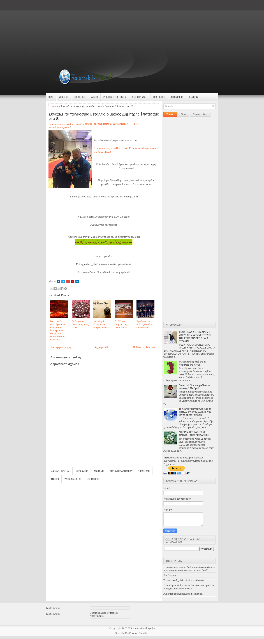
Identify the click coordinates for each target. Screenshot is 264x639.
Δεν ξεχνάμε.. (170, 575)
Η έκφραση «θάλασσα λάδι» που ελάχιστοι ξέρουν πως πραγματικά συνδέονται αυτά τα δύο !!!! (189, 568)
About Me (63, 97)
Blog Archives (200, 114)
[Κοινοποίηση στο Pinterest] (65, 288)
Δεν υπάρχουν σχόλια (58, 127)
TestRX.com (53, 608)
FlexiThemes (131, 633)
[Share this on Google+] (68, 281)
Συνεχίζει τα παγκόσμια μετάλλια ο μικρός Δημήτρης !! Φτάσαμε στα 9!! (103, 116)
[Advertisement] (108, 25)
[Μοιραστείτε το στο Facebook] (62, 288)
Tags (183, 114)
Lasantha (143, 633)
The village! (144, 471)
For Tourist (159, 97)
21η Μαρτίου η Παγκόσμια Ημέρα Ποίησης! (101, 324)
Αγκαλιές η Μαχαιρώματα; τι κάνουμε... (183, 593)
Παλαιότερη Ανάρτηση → (146, 347)
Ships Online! (81, 471)
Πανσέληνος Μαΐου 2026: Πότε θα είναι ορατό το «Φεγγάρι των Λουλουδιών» (188, 587)
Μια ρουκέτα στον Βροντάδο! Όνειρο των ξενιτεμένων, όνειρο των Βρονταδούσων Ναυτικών (58, 330)
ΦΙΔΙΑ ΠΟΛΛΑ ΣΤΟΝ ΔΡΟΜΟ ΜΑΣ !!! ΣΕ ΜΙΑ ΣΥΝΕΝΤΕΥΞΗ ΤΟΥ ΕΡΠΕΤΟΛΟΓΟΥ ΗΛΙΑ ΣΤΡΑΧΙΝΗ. (195, 337)
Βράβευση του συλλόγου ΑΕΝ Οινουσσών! (144, 324)
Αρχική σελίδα (101, 347)
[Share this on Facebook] (58, 281)
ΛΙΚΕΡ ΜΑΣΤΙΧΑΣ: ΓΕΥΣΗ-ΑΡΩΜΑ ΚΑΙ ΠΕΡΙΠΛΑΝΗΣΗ (194, 434)
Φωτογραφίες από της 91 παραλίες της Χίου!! (192, 363)
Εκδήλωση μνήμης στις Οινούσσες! (121, 324)
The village (79, 97)
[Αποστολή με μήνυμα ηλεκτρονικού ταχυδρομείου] (52, 288)
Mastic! (55, 479)
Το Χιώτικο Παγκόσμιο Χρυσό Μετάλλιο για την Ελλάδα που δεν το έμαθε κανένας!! (195, 411)
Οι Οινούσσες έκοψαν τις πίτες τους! (80, 324)
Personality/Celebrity (114, 97)
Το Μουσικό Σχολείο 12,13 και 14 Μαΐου (183, 580)
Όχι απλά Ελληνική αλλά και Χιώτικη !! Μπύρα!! (194, 387)
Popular (170, 114)
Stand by (193, 97)
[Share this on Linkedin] (77, 281)
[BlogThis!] (55, 288)
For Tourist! (93, 479)
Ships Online (177, 97)
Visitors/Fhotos (72, 479)
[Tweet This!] (63, 281)
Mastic (94, 97)
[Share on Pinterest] (72, 281)
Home (51, 97)
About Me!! (99, 471)
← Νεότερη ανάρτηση (59, 347)
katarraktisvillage (141, 628)
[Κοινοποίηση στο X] (59, 288)
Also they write (140, 97)
